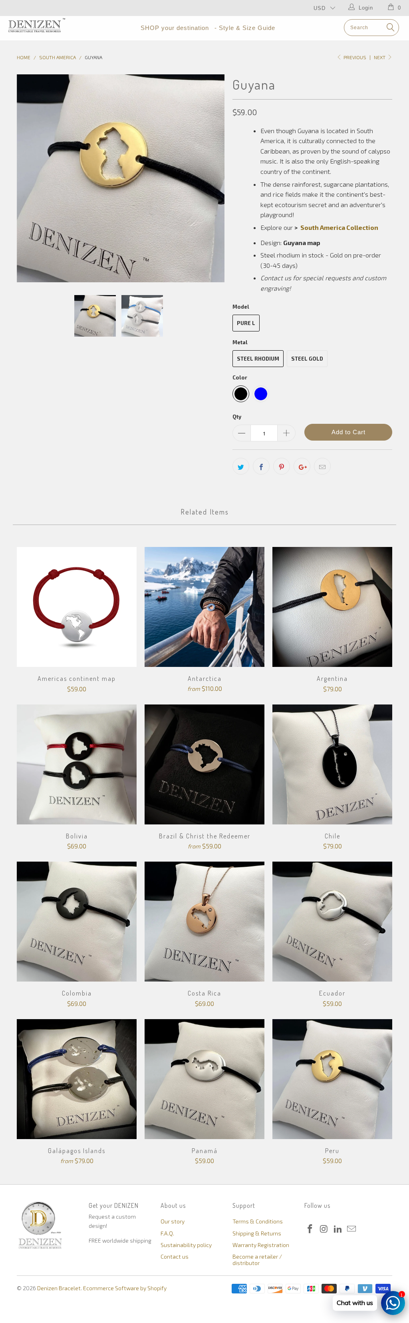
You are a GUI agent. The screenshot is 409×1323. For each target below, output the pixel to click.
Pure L (246, 323)
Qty (236, 416)
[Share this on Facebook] (261, 466)
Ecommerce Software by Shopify (125, 1288)
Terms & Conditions (257, 1221)
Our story (173, 1221)
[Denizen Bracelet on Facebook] (310, 1229)
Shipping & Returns (256, 1233)
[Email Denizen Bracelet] (352, 1229)
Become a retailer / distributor (257, 1259)
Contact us (175, 1256)
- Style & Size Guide (244, 27)
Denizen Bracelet (59, 1288)
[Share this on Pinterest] (281, 466)
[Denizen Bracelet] (37, 25)
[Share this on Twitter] (240, 466)
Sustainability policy (186, 1244)
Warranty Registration (260, 1244)
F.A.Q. (167, 1233)
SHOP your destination (175, 27)
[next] (213, 178)
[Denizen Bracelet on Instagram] (324, 1229)
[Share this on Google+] (302, 466)
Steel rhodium (258, 358)
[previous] (27, 178)
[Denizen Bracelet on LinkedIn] (338, 1229)
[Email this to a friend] (322, 466)
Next (380, 57)
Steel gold (307, 358)
